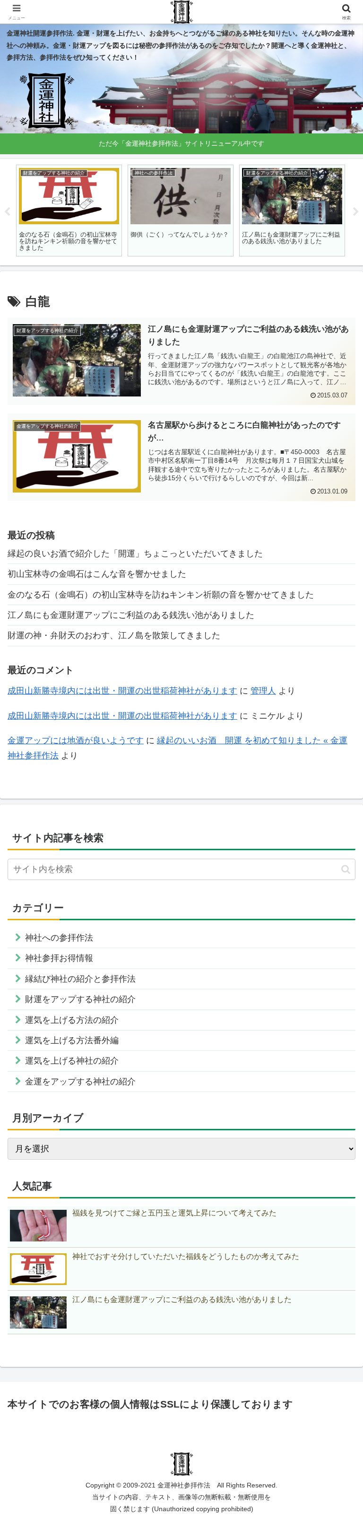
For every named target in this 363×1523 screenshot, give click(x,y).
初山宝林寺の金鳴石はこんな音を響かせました (97, 574)
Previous (7, 212)
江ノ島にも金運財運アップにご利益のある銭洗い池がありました (131, 615)
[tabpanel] (69, 211)
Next (356, 212)
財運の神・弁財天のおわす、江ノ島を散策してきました (114, 635)
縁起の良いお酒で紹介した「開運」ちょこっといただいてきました (135, 553)
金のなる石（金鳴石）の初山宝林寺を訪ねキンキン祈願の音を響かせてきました (161, 594)
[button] (345, 869)
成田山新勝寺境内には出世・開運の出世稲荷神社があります (122, 690)
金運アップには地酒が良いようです (76, 740)
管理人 (263, 690)
